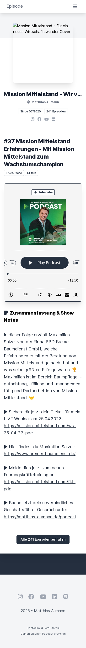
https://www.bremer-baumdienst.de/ (39, 453)
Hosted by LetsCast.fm (43, 628)
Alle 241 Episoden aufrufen (43, 539)
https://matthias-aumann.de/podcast (40, 516)
